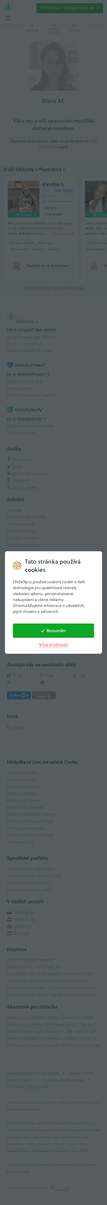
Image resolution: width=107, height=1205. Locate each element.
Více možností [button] (53, 645)
